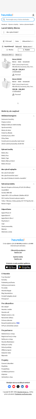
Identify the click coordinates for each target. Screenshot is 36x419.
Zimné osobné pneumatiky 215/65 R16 (12, 144)
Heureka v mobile (6, 309)
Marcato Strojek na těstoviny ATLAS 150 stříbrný (15, 187)
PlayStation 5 (5, 221)
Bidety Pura (5, 156)
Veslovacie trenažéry (7, 119)
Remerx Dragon (6, 204)
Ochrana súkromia (6, 320)
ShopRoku (4, 366)
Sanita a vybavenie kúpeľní (27, 24)
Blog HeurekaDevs (7, 293)
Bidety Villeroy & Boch (8, 161)
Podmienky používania (8, 283)
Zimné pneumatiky (6, 226)
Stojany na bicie (6, 122)
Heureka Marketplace (7, 342)
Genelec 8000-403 (6, 193)
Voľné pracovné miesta (8, 285)
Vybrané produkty (8, 184)
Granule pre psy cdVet (8, 136)
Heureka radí (5, 312)
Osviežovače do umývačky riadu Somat (12, 141)
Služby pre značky (6, 345)
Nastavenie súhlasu (7, 318)
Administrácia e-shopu (8, 334)
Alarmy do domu (6, 130)
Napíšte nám (18, 252)
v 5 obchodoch (16, 91)
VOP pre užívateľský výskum (9, 326)
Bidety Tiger (5, 158)
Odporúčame (6, 209)
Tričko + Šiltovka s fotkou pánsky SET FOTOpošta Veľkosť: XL (18, 201)
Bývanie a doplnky (13, 24)
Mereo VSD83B (17, 79)
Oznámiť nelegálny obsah (8, 296)
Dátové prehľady (6, 347)
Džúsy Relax (5, 138)
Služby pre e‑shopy (7, 339)
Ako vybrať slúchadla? (7, 173)
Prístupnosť (5, 299)
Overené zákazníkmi (7, 363)
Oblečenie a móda (6, 232)
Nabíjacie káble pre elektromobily (11, 125)
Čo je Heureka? (5, 277)
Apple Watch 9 (5, 216)
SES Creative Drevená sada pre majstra (13, 198)
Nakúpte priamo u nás (7, 315)
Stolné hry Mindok (6, 133)
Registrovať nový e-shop (8, 337)
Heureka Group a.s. (23, 392)
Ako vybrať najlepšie (8, 169)
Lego (3, 224)
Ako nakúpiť (5, 307)
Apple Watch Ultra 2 (7, 218)
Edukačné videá (6, 353)
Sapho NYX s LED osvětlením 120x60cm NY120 (15, 196)
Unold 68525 (5, 190)
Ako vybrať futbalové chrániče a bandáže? (13, 178)
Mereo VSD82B (17, 59)
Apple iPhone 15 (6, 213)
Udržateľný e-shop (7, 377)
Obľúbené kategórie (8, 116)
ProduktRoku (5, 369)
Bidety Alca (4, 153)
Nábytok (4, 229)
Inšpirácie (4, 374)
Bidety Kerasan (6, 164)
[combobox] (18, 19)
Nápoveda (4, 356)
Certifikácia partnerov (7, 372)
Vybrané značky (7, 149)
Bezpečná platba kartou (8, 323)
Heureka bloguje (6, 291)
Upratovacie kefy (6, 127)
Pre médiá (4, 288)
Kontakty (4, 280)
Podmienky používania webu (23, 394)
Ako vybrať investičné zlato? (9, 176)
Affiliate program (6, 350)
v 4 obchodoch (16, 72)
